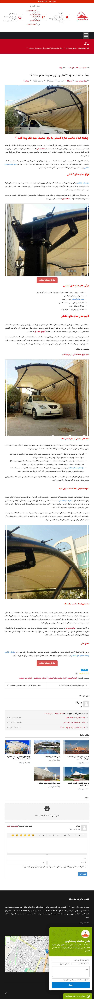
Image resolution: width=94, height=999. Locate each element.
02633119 (36, 17)
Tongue (20, 835)
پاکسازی (39, 835)
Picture (65, 835)
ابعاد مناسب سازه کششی (57, 678)
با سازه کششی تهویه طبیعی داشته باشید (78, 784)
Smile (29, 835)
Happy (33, 835)
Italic (79, 835)
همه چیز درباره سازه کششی (49, 783)
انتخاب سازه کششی (40, 678)
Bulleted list (58, 835)
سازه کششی (72, 678)
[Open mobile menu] (86, 35)
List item (50, 835)
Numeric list (54, 835)
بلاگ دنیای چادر (81, 81)
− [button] (8, 942)
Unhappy (16, 835)
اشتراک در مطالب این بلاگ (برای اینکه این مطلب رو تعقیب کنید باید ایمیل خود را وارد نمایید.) (53, 867)
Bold (83, 835)
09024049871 (32, 24)
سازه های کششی (25, 678)
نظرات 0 (26, 81)
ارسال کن (83, 874)
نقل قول (43, 835)
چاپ (60, 67)
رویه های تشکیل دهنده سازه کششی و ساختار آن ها (18, 757)
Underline (75, 835)
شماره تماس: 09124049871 (47, 1)
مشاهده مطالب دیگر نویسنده (54, 713)
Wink (12, 835)
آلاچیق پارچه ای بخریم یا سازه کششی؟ (71, 685)
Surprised (25, 835)
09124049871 (31, 11)
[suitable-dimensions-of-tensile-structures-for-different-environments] (47, 109)
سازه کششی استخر (52, 756)
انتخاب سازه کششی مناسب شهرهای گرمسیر (78, 757)
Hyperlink (69, 835)
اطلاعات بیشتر (84, 922)
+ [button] (8, 939)
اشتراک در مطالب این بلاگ (77, 67)
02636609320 (35, 15)
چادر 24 (69, 81)
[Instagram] (6, 993)
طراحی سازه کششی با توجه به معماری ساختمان (25, 685)
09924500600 (35, 21)
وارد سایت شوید (12, 826)
